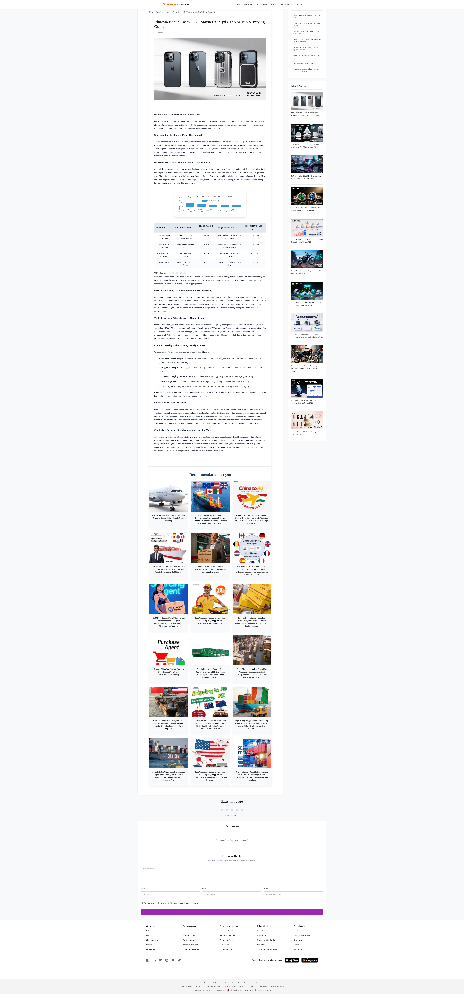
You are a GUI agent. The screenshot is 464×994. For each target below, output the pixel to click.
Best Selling (248, 4)
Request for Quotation (227, 931)
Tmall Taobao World (229, 983)
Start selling (261, 931)
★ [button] (222, 810)
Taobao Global (256, 983)
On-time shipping (189, 940)
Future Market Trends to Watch (304, 63)
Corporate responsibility (302, 935)
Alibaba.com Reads (226, 949)
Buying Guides (262, 4)
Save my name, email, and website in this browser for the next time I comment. (171, 903)
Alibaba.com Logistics (227, 940)
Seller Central (261, 935)
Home (238, 4)
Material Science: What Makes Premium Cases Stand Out (307, 32)
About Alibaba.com (300, 931)
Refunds (149, 945)
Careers (296, 945)
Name (143, 888)
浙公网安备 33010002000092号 (242, 990)
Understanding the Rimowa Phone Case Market (306, 24)
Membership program (227, 935)
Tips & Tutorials (285, 4)
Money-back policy (189, 935)
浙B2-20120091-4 (264, 990)
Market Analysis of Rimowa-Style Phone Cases (307, 16)
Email (204, 888)
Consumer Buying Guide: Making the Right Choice (306, 56)
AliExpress (207, 983)
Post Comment (232, 912)
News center (298, 940)
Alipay (240, 983)
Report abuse (150, 949)
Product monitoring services (192, 949)
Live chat (149, 935)
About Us (298, 4)
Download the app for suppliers (267, 949)
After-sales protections (190, 945)
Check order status (152, 940)
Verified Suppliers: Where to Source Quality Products (305, 48)
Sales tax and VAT (226, 945)
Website (266, 888)
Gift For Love (298, 949)
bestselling (160, 12)
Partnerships (261, 945)
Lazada (246, 983)
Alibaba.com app (276, 960)
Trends (273, 4)
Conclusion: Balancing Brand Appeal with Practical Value (306, 70)
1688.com (216, 983)
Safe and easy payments (191, 931)
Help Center (150, 931)
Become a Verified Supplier (266, 940)
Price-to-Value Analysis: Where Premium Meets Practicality (307, 40)
